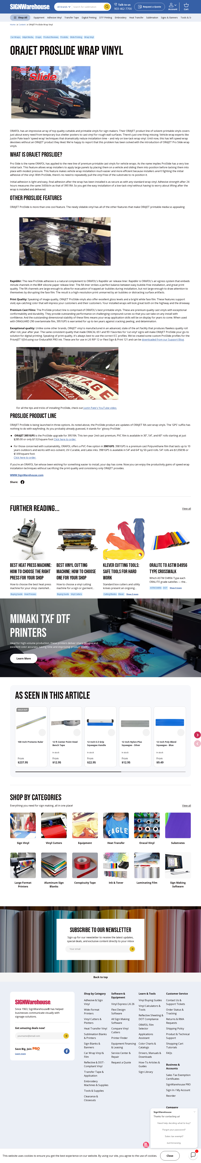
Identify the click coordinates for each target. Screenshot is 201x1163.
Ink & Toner (116, 882)
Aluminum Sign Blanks (54, 884)
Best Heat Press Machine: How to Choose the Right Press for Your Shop (31, 571)
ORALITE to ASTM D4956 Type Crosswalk (168, 568)
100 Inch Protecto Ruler (30, 741)
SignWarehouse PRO (178, 1084)
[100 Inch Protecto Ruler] (31, 722)
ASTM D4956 (155, 588)
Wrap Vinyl (89, 37)
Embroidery (120, 17)
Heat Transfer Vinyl (95, 1028)
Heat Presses (30, 594)
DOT (165, 588)
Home (13, 24)
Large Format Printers (23, 884)
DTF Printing (105, 17)
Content (22, 24)
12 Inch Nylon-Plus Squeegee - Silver (132, 743)
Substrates (178, 843)
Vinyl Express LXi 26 (122, 1004)
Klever (121, 594)
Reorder (171, 1095)
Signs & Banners (169, 17)
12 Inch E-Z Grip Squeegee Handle (96, 743)
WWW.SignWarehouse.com (26, 475)
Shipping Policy (175, 1028)
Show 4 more (176, 588)
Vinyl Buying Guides (150, 1000)
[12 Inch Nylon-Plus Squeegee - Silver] (135, 722)
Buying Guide (16, 594)
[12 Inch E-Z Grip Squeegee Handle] (100, 722)
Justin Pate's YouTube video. (100, 408)
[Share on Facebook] (22, 482)
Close (170, 1156)
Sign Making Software (178, 884)
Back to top (100, 977)
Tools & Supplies (189, 17)
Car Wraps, (16, 37)
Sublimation (152, 17)
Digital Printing (89, 17)
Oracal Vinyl (147, 843)
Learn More (23, 658)
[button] (186, 7)
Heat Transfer (136, 17)
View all (186, 508)
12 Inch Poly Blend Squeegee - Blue (166, 743)
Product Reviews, (51, 37)
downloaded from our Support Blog (163, 339)
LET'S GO (66, 1036)
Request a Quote (121, 1062)
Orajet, (38, 37)
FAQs (169, 1053)
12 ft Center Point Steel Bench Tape (65, 743)
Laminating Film (147, 882)
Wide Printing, (76, 37)
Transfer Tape (71, 17)
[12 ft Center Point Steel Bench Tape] (66, 722)
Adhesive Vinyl (54, 17)
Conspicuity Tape (85, 882)
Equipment (39, 17)
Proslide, (64, 37)
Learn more (20, 1053)
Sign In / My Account (178, 1090)
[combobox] (82, 7)
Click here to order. (65, 439)
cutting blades (110, 594)
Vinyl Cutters (76, 594)
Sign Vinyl (23, 843)
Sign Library (146, 1072)
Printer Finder (119, 1038)
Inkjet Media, (28, 37)
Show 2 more (132, 594)
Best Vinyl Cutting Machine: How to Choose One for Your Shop (76, 571)
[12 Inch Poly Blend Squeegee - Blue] (170, 722)
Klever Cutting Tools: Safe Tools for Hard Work (121, 571)
